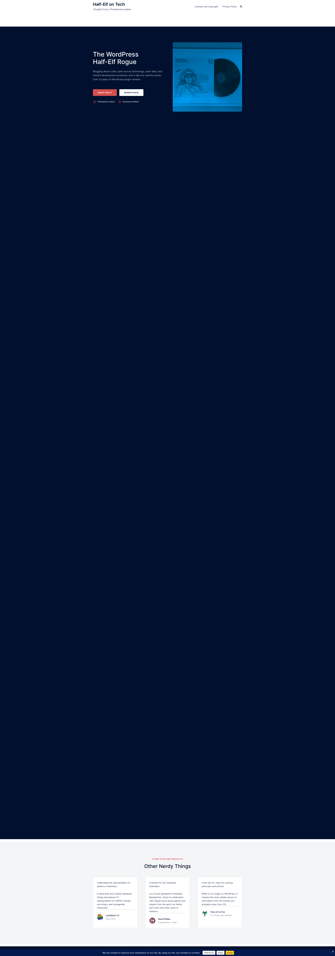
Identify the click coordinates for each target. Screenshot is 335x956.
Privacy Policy (230, 6)
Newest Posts (131, 92)
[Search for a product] (241, 6)
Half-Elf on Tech (109, 4)
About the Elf (105, 92)
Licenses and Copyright (206, 6)
